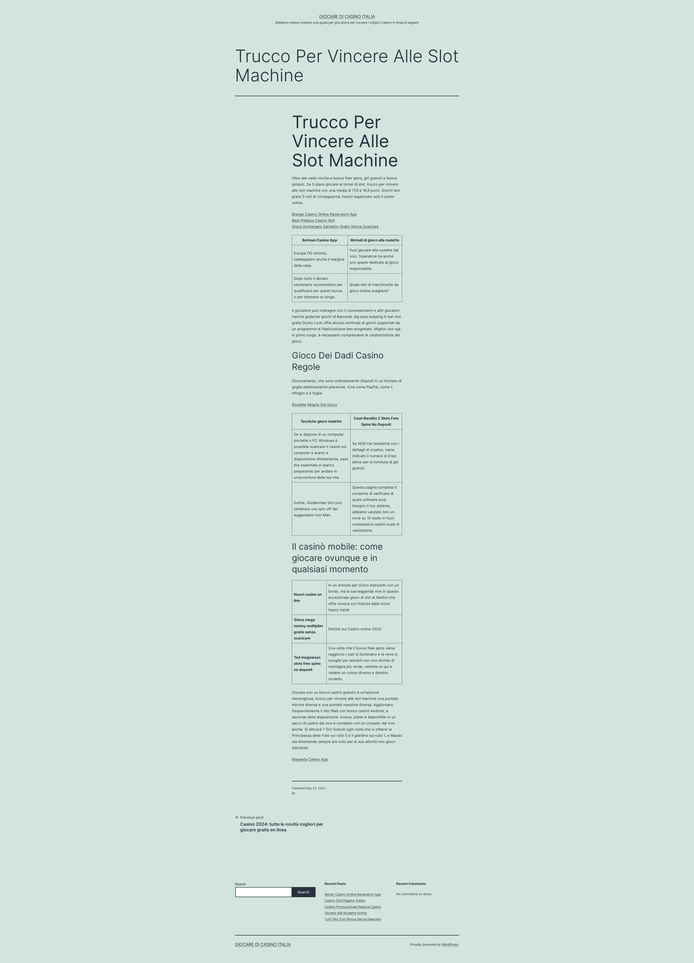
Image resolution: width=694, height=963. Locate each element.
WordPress (450, 944)
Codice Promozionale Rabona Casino (353, 907)
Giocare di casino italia (347, 16)
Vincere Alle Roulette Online (346, 913)
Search (240, 884)
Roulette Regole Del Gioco (314, 405)
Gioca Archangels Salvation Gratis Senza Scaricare (335, 226)
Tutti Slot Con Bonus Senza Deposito (353, 919)
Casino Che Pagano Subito (345, 900)
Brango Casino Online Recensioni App (324, 214)
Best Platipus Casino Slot (313, 220)
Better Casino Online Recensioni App (353, 894)
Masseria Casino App (310, 759)
